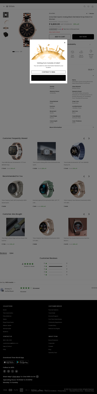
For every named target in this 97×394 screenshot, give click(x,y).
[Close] (48, 41)
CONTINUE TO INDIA (48, 72)
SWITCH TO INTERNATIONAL (48, 78)
